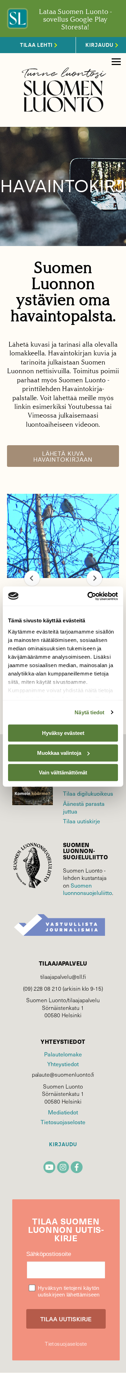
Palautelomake (63, 1054)
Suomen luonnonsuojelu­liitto (87, 889)
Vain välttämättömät (63, 772)
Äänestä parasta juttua (84, 807)
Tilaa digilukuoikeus (88, 793)
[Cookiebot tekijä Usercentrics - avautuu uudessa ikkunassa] (89, 596)
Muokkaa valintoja (59, 753)
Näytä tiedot (89, 712)
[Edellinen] (32, 578)
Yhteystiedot (62, 1064)
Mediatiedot (63, 1112)
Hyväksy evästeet (63, 733)
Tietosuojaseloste (63, 1122)
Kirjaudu (63, 1144)
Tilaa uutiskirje (81, 821)
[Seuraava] (94, 578)
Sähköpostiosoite (48, 1254)
